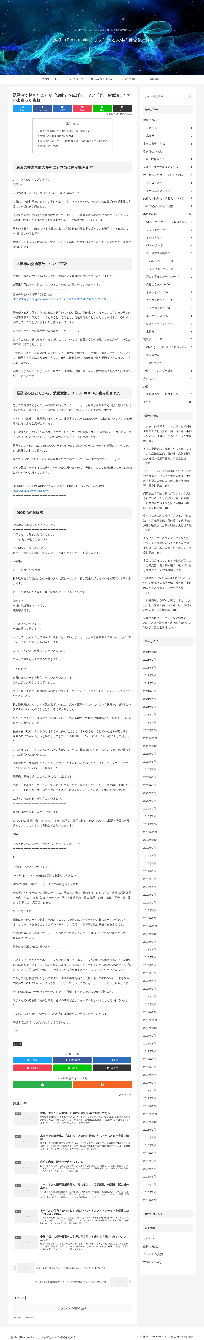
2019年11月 (150, 832)
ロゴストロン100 (170, 308)
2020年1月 (149, 816)
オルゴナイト (169, 237)
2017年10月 (150, 1027)
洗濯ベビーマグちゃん (169, 323)
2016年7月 (149, 1145)
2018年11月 (150, 926)
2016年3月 (149, 1176)
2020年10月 (150, 745)
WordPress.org (152, 1262)
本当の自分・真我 (167, 143)
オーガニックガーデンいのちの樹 (167, 174)
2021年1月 (149, 722)
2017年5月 (149, 1067)
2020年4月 (149, 792)
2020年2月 (149, 808)
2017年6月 (149, 1059)
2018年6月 (149, 965)
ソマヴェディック (169, 229)
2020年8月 (149, 761)
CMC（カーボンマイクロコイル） (169, 221)
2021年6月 (149, 683)
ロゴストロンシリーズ (169, 300)
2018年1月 (149, 1004)
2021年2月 (149, 714)
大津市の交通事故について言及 (56, 136)
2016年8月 (149, 1137)
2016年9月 (149, 1129)
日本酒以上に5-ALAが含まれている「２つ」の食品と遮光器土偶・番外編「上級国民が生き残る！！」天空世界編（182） (167, 585)
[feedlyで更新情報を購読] (42, 1084)
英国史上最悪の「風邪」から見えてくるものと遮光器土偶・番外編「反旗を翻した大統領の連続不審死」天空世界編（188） (167, 456)
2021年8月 (149, 667)
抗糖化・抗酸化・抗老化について (167, 198)
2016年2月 (149, 1184)
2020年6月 (149, 777)
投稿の (150, 1246)
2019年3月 (149, 894)
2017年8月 (149, 1043)
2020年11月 (150, 738)
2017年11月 (150, 1019)
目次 (68, 123)
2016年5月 (149, 1160)
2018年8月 (149, 949)
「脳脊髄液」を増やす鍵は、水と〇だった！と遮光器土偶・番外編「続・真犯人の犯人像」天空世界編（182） (167, 605)
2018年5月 (149, 973)
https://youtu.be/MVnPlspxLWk (31, 490)
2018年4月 (149, 980)
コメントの (153, 1254)
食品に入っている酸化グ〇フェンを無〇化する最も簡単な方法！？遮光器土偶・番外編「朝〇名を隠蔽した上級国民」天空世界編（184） (167, 545)
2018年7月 (149, 957)
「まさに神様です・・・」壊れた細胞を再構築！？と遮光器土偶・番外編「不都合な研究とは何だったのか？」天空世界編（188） (167, 433)
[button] (190, 96)
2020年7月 (149, 769)
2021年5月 (149, 691)
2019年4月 (149, 886)
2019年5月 (149, 878)
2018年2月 (149, 996)
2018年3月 (149, 988)
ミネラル (169, 127)
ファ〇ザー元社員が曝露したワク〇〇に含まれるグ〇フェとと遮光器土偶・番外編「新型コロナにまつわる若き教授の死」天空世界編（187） (167, 478)
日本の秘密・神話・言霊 (167, 206)
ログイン (148, 1238)
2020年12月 (150, 730)
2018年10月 (150, 933)
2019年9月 (149, 847)
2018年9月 (149, 941)
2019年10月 (150, 839)
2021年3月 (149, 706)
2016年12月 (150, 1106)
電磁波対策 (169, 355)
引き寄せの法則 (167, 151)
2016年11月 (150, 1113)
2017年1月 (149, 1098)
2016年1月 (149, 1192)
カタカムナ (167, 378)
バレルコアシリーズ (170, 261)
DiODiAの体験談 (49, 145)
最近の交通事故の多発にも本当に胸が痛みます (65, 131)
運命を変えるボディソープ (169, 276)
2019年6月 (149, 871)
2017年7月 (149, 1051)
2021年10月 (150, 651)
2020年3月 (149, 800)
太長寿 (169, 331)
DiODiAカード (169, 245)
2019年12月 (150, 824)
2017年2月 (149, 1090)
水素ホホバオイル (169, 292)
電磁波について (167, 339)
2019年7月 (149, 863)
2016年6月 (149, 1153)
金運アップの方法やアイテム (167, 167)
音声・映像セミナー (167, 159)
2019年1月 (149, 910)
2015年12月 (150, 1200)
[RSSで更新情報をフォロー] (102, 1084)
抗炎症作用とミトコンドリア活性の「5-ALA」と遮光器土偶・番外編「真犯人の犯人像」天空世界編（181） (167, 622)
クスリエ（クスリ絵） (170, 268)
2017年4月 (149, 1074)
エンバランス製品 (169, 315)
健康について (167, 120)
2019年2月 (149, 902)
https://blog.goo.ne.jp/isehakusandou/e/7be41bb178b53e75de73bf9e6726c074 (59, 299)
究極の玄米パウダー (169, 284)
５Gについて (169, 362)
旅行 (167, 386)
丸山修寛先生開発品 (169, 253)
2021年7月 (149, 675)
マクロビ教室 (169, 182)
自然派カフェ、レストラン (169, 394)
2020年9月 (149, 753)
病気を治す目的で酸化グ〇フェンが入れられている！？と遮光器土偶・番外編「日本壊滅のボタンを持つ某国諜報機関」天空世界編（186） (167, 500)
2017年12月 (150, 1012)
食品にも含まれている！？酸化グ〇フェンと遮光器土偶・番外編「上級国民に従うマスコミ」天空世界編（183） (167, 565)
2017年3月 (149, 1082)
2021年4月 (149, 698)
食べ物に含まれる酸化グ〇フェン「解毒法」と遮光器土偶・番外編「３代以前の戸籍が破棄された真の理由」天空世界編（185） (167, 523)
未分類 (18, 1044)
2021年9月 (149, 659)
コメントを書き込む (72, 1308)
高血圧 (169, 135)
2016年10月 (150, 1121)
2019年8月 (149, 855)
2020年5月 (149, 785)
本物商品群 (167, 214)
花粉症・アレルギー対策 (167, 370)
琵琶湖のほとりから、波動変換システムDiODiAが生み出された (74, 140)
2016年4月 (149, 1168)
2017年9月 (149, 1035)
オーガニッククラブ (169, 190)
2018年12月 (150, 918)
